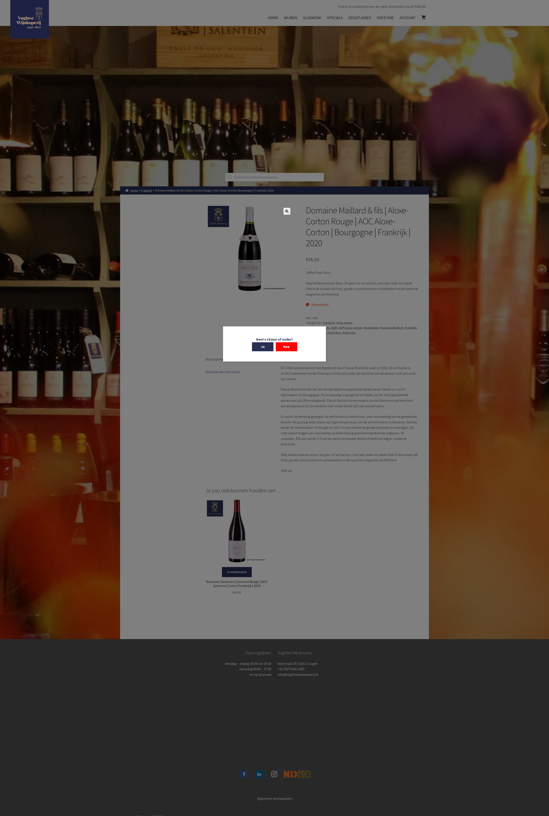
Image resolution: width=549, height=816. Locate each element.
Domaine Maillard (391, 328)
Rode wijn (348, 333)
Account (408, 17)
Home (273, 17)
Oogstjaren (359, 17)
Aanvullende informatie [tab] (223, 372)
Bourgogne (371, 328)
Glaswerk (312, 17)
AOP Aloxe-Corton (350, 328)
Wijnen (290, 17)
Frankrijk (146, 190)
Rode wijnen (344, 323)
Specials (335, 17)
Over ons (385, 17)
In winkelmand (237, 572)
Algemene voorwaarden (274, 798)
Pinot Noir (334, 333)
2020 (334, 328)
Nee (286, 346)
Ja (263, 346)
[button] (287, 211)
